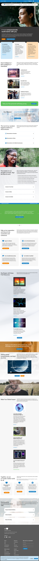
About (5, 542)
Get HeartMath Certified (7, 553)
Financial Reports (6, 546)
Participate (15, 447)
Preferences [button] (6, 559)
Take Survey (4, 54)
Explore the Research (31, 56)
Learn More (22, 97)
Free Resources (16, 542)
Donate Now (6, 492)
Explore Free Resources (10, 39)
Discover (14, 424)
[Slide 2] (19, 225)
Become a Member (25, 248)
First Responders (16, 546)
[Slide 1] (18, 225)
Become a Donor (5, 248)
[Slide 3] (21, 225)
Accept (36, 558)
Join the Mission (17, 118)
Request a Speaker (16, 550)
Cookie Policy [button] (17, 558)
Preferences (32, 558)
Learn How (16, 56)
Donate (35, 4)
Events (15, 553)
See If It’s (19, 217)
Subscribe (25, 548)
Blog (14, 543)
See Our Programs (25, 263)
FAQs (5, 543)
